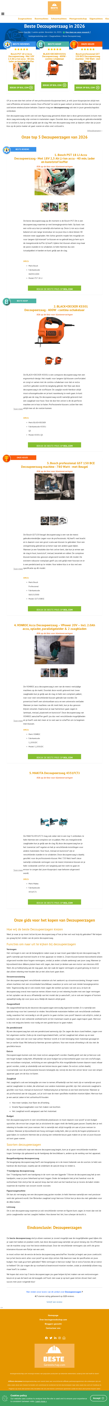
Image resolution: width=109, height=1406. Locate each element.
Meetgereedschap (78, 18)
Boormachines (41, 18)
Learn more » (41, 1401)
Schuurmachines (59, 18)
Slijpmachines (96, 18)
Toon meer (18, 408)
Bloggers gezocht (53, 1323)
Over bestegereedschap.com (53, 1319)
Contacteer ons (53, 1328)
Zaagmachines (25, 18)
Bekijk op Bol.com (19, 87)
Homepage (53, 1315)
